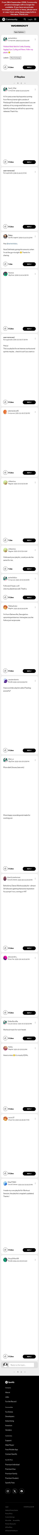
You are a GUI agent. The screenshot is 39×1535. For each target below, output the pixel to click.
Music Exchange (15, 58)
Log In (30, 19)
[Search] (25, 19)
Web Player (9, 1445)
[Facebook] (21, 1491)
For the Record (10, 1401)
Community (11, 19)
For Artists (9, 1412)
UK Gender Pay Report (11, 1531)
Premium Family (11, 1473)
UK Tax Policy (8, 1527)
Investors (8, 1425)
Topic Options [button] (19, 32)
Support (8, 1440)
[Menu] (35, 19)
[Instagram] (7, 1491)
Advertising (9, 1421)
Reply (29, 67)
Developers (9, 1416)
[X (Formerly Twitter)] (14, 1491)
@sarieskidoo (12, 243)
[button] (35, 39)
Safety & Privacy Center (11, 1510)
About (7, 1392)
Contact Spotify (11, 1454)
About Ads (8, 1520)
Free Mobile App (11, 1449)
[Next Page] (25, 83)
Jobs (7, 1397)
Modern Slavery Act (10, 1524)
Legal (6, 1507)
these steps (25, 12)
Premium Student (12, 1478)
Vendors (8, 1430)
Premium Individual (12, 1464)
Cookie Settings (10, 1517)
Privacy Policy (8, 1513)
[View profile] (5, 39)
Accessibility (16, 1520)
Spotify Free (10, 1482)
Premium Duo (10, 1469)
